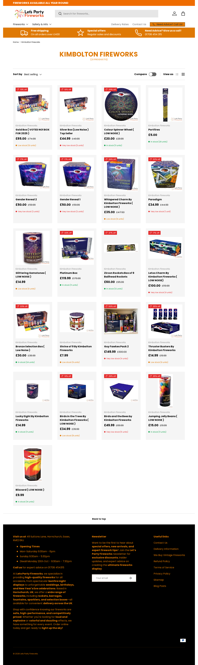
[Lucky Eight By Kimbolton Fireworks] (33, 391)
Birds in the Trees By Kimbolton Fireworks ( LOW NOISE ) (74, 420)
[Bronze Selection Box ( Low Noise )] (33, 321)
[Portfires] (165, 105)
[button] (183, 13)
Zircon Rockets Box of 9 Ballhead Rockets (119, 274)
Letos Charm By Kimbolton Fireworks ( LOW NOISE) (162, 276)
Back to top (99, 518)
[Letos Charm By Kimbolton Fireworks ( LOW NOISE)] (165, 248)
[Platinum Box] (77, 248)
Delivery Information (166, 549)
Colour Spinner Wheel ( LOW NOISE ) (119, 131)
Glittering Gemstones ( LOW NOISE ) (31, 274)
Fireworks (19, 24)
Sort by (17, 74)
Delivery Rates (120, 24)
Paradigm (155, 199)
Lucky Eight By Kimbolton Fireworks (32, 418)
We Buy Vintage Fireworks (169, 555)
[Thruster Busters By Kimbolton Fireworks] (165, 321)
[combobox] (106, 13)
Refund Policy (162, 561)
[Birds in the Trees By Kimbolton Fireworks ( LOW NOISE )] (77, 391)
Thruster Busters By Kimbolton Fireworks (161, 348)
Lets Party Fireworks (29, 653)
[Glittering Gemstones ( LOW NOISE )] (33, 248)
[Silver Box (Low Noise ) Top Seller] (77, 105)
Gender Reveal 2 (26, 199)
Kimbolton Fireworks (31, 42)
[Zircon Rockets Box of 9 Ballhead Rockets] (121, 248)
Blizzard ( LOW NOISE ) (30, 490)
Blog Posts (160, 586)
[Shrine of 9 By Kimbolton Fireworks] (77, 321)
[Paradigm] (165, 174)
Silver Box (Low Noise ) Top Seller (74, 131)
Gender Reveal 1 (70, 199)
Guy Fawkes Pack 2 (116, 346)
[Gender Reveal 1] (77, 174)
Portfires (154, 129)
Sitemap (159, 580)
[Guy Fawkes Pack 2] (121, 321)
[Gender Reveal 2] (33, 174)
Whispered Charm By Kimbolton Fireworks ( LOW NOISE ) (118, 203)
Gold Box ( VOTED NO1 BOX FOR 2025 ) (32, 131)
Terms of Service (164, 567)
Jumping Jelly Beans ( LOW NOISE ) (162, 418)
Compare (140, 74)
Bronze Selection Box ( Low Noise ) (30, 348)
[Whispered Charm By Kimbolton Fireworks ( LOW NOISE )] (121, 174)
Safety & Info (40, 24)
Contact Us (139, 24)
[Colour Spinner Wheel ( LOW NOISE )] (121, 105)
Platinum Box (68, 273)
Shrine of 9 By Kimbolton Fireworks (76, 348)
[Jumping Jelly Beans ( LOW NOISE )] (165, 391)
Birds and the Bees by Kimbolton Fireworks (118, 418)
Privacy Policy (162, 573)
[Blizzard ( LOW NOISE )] (33, 465)
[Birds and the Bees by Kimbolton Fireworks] (121, 391)
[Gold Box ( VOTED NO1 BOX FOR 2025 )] (33, 105)
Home (16, 42)
